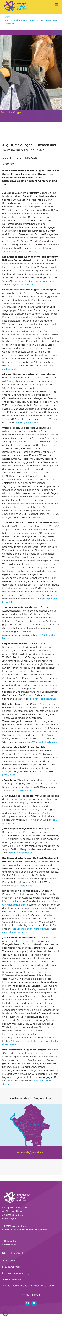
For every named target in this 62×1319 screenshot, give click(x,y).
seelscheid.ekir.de (48, 741)
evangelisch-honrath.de (15, 932)
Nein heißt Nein (13, 1279)
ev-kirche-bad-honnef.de (43, 698)
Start (7, 17)
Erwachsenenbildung (17, 1273)
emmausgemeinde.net (27, 422)
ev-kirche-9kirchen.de (20, 790)
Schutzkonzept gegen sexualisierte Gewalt (29, 1285)
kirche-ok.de (8, 774)
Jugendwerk (12, 1266)
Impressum (10, 1244)
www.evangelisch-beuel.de (23, 251)
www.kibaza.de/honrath (15, 904)
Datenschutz (11, 1241)
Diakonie (9, 1260)
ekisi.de (36, 517)
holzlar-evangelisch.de (21, 852)
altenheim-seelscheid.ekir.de (17, 885)
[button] (5, 1313)
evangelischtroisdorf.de (21, 284)
